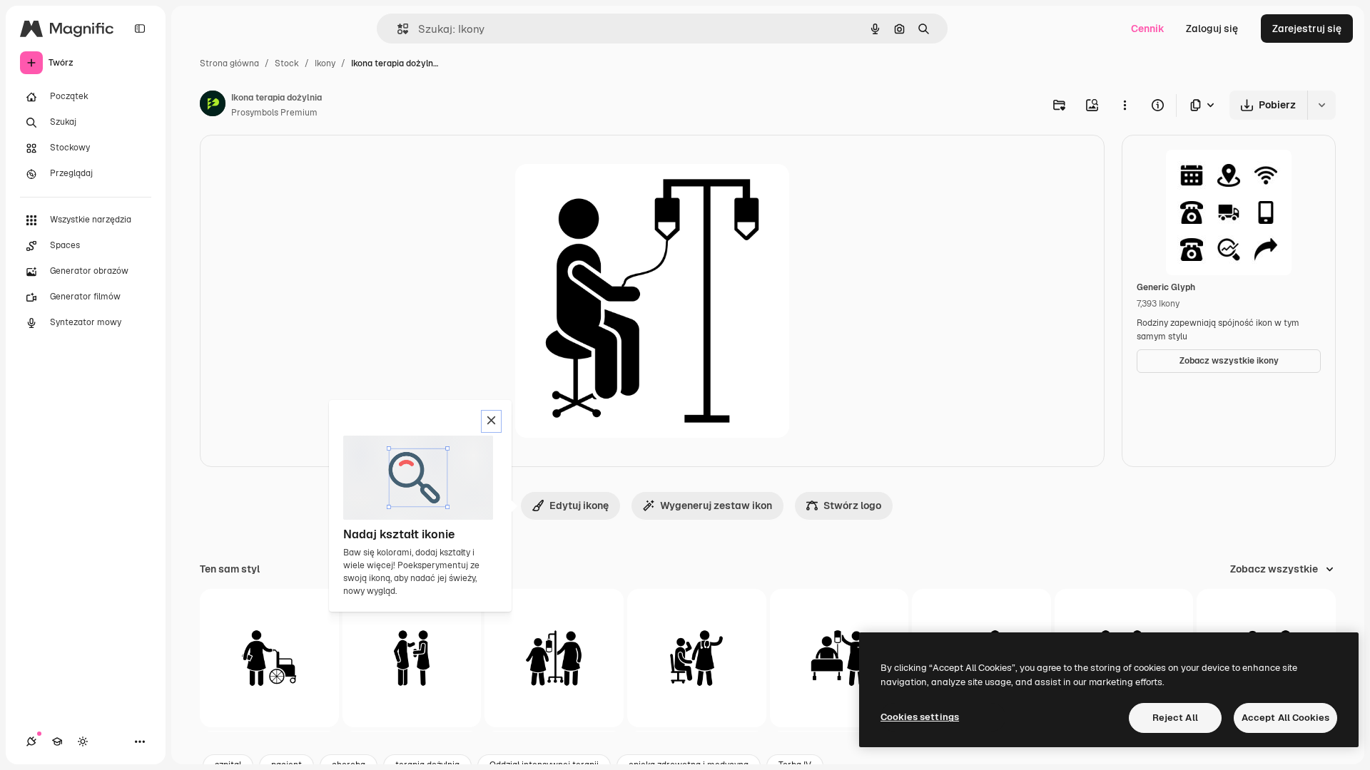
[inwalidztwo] (269, 658)
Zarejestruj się (1306, 28)
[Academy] (57, 741)
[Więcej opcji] (1124, 105)
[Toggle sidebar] (139, 28)
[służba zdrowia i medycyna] (696, 658)
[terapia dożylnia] (554, 658)
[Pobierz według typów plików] (1203, 105)
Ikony (325, 63)
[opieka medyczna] (412, 658)
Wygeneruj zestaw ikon (716, 505)
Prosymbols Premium (274, 112)
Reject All (1175, 718)
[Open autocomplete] (397, 29)
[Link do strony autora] (212, 105)
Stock (287, 63)
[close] (491, 421)
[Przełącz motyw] (82, 741)
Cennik (1147, 28)
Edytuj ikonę (579, 505)
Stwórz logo (852, 505)
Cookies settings (920, 717)
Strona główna (229, 63)
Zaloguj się (1212, 28)
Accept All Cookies (1285, 718)
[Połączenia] (31, 741)
